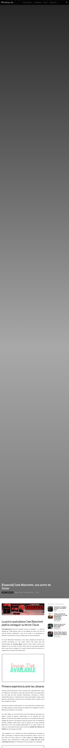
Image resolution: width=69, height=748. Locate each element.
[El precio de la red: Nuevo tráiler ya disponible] (50, 626)
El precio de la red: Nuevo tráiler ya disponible (59, 625)
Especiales (9, 592)
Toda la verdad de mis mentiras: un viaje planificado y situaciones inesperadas (60, 616)
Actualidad (57, 628)
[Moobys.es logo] (8, 2)
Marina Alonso (30, 592)
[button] (66, 2)
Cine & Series (57, 620)
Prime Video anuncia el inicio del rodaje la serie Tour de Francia (60, 633)
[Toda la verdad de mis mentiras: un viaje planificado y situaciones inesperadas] (50, 616)
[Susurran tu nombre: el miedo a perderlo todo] (50, 609)
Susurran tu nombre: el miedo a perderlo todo (60, 608)
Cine (3, 592)
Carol (37, 629)
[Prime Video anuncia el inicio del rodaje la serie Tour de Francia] (50, 634)
